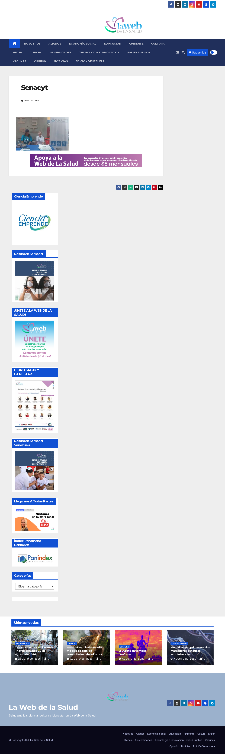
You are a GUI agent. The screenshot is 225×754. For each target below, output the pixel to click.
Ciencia (35, 52)
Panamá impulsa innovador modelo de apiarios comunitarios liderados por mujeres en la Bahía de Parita (85, 652)
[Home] (14, 43)
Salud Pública (138, 52)
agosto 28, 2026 (29, 659)
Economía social (82, 43)
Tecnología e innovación (99, 52)
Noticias (61, 61)
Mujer (17, 52)
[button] (183, 52)
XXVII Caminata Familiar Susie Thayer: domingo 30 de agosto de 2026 (34, 651)
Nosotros (32, 43)
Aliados (55, 43)
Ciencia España (179, 643)
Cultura (158, 43)
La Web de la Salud (43, 707)
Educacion (112, 43)
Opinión (40, 61)
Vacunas (19, 61)
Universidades (60, 52)
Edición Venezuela (90, 61)
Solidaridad (22, 643)
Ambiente (136, 43)
